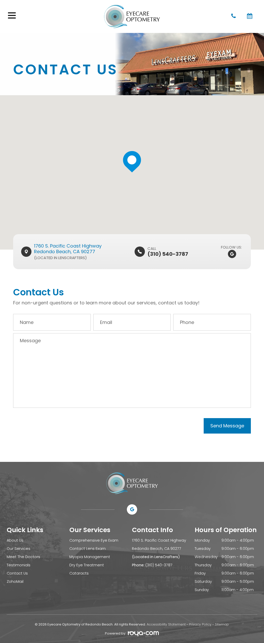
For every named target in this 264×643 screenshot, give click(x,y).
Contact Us (17, 573)
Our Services (18, 548)
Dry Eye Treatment (86, 565)
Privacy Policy (200, 624)
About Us (15, 540)
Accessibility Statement (166, 624)
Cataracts (79, 573)
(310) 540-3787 (158, 565)
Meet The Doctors (23, 556)
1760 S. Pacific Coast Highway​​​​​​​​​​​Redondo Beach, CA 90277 (68, 248)
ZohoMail (15, 581)
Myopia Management (89, 556)
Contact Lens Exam (87, 548)
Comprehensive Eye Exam (93, 540)
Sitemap (222, 624)
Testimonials (18, 565)
